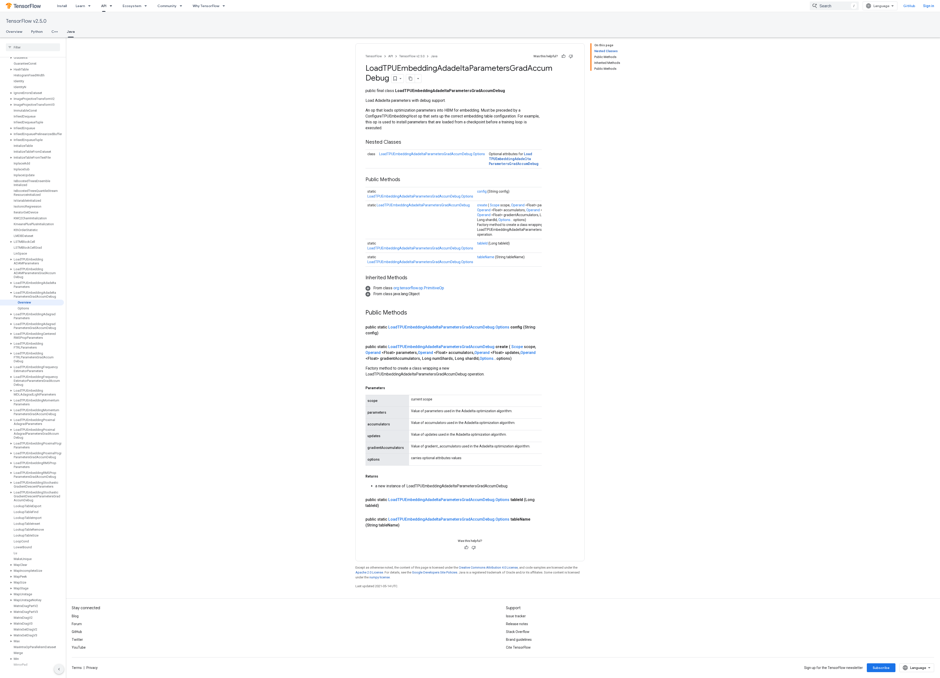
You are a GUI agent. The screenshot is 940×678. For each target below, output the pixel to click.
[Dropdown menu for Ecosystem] (147, 6)
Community (166, 6)
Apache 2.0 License (369, 572)
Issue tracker (516, 616)
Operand (518, 205)
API (103, 6)
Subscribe (881, 668)
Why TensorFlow (206, 6)
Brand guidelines (519, 640)
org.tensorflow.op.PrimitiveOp (418, 288)
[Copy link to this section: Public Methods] (406, 180)
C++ (54, 31)
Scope (495, 205)
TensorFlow (373, 56)
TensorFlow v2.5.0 (26, 21)
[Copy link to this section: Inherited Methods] (413, 278)
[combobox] (834, 5)
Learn (80, 6)
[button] (32, 58)
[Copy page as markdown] (410, 78)
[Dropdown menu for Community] (182, 6)
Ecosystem (132, 6)
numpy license (379, 577)
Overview (14, 31)
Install (62, 6)
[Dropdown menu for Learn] (91, 6)
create (482, 205)
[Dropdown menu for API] (112, 6)
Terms (77, 668)
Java (71, 31)
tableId (482, 243)
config (482, 191)
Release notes (517, 624)
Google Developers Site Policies (434, 572)
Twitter (77, 640)
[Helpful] (563, 56)
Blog (75, 616)
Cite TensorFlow (518, 647)
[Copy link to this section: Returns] (384, 476)
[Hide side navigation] (59, 669)
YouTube (79, 647)
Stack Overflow (517, 632)
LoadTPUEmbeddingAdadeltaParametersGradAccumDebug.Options (432, 154)
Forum (77, 624)
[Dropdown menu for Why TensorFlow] (225, 6)
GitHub (909, 6)
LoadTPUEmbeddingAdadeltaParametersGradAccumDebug (514, 159)
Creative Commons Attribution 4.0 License (488, 567)
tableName (486, 257)
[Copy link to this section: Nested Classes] (407, 142)
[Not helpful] (571, 56)
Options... (505, 220)
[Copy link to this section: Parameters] (391, 388)
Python (37, 31)
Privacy (92, 668)
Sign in (928, 6)
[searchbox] (33, 47)
